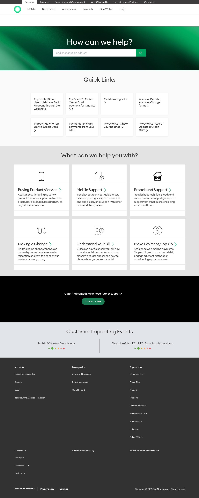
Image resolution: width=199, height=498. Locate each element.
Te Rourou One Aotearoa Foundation (30, 398)
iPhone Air (134, 398)
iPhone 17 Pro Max (137, 374)
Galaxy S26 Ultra (136, 437)
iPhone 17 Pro (135, 382)
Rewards (88, 9)
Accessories (69, 9)
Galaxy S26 (134, 429)
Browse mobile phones (81, 374)
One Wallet (106, 9)
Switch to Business (81, 450)
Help (122, 9)
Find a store (19, 473)
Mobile (31, 9)
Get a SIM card (78, 390)
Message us (19, 457)
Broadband (48, 9)
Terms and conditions (24, 488)
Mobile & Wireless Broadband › (56, 343)
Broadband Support (151, 189)
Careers (18, 382)
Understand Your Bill (94, 243)
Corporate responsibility (25, 374)
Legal (17, 390)
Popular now (136, 367)
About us (19, 367)
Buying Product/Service (38, 189)
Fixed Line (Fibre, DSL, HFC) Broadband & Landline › (143, 343)
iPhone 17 (133, 390)
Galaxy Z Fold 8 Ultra (138, 413)
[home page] (17, 9)
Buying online (78, 367)
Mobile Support (90, 189)
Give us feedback (22, 465)
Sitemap (64, 489)
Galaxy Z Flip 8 (136, 421)
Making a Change (33, 243)
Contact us (20, 450)
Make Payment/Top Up (154, 243)
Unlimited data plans (138, 405)
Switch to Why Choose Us (142, 450)
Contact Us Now (93, 301)
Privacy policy (47, 489)
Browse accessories (80, 382)
